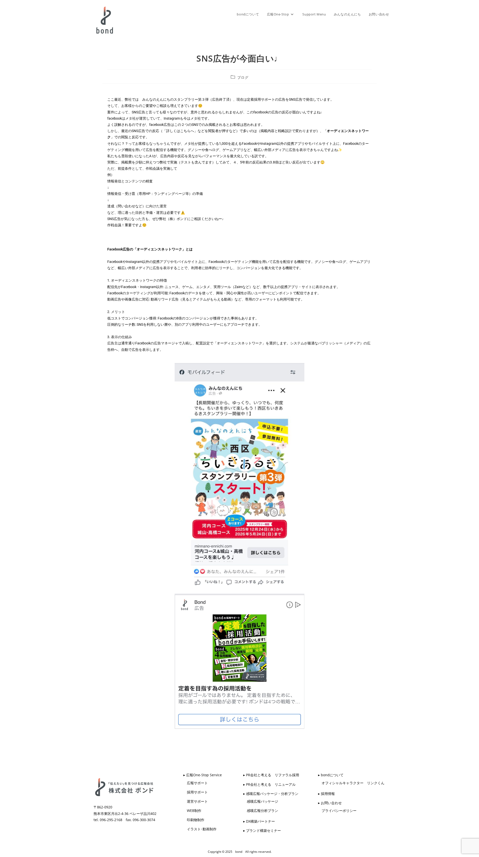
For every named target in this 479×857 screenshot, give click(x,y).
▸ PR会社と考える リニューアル (269, 784)
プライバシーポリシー (337, 810)
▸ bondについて (331, 775)
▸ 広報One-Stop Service (202, 775)
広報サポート (195, 782)
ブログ (242, 77)
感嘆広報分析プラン (260, 810)
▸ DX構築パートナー (259, 821)
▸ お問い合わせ (330, 802)
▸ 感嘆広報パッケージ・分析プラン (270, 793)
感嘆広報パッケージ (260, 801)
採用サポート (195, 792)
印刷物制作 (193, 819)
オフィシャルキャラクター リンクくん (351, 782)
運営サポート (195, 801)
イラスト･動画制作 (200, 829)
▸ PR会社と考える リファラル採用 (271, 775)
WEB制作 (192, 810)
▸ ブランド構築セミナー (262, 830)
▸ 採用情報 (326, 793)
